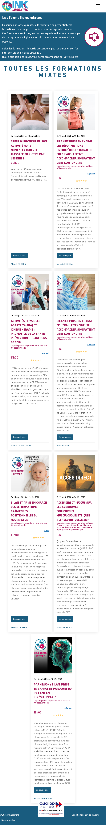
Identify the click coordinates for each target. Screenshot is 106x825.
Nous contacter (8, 820)
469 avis (62, 711)
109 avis (39, 356)
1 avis (41, 534)
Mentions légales (44, 815)
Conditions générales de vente (85, 815)
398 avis (85, 177)
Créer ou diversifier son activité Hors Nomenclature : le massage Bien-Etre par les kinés (29, 150)
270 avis (85, 348)
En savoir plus (19, 255)
